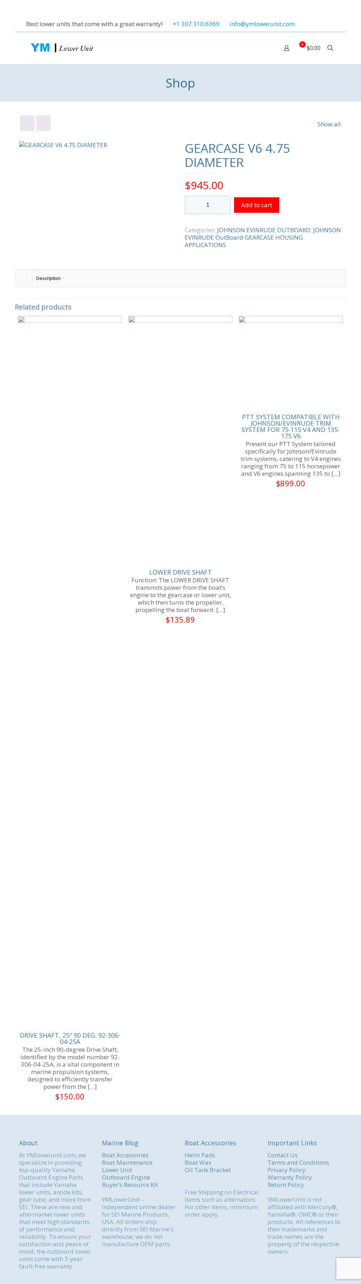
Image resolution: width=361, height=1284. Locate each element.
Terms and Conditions (298, 1162)
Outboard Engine (126, 1177)
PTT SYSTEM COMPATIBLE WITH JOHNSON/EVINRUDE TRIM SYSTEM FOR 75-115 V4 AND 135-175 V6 (290, 426)
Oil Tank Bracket (208, 1170)
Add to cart (256, 205)
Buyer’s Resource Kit (130, 1185)
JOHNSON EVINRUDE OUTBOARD (263, 230)
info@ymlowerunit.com (262, 24)
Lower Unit (117, 1170)
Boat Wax (198, 1162)
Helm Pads (200, 1155)
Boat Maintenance (127, 1162)
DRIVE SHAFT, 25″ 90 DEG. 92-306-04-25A (70, 1038)
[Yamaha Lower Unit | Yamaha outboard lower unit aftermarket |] (61, 48)
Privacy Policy (287, 1170)
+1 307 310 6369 (196, 24)
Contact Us (283, 1155)
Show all (329, 124)
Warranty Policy (290, 1177)
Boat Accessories (125, 1155)
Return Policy (286, 1185)
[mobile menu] (262, 48)
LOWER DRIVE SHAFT (180, 572)
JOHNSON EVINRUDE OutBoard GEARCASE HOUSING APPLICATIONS (263, 237)
